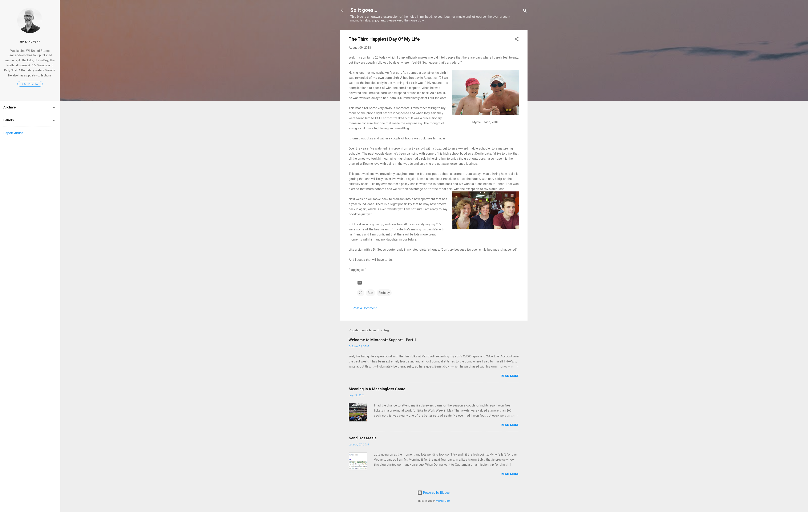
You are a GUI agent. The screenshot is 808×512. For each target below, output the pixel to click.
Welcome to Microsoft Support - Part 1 (382, 340)
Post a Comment (365, 308)
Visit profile (30, 83)
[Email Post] (359, 284)
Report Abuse (13, 133)
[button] (516, 39)
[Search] (525, 11)
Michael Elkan (443, 501)
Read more (510, 376)
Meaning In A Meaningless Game (377, 389)
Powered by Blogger (436, 493)
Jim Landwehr (29, 41)
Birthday (384, 293)
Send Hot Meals (362, 438)
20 (360, 293)
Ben (370, 293)
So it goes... (363, 10)
